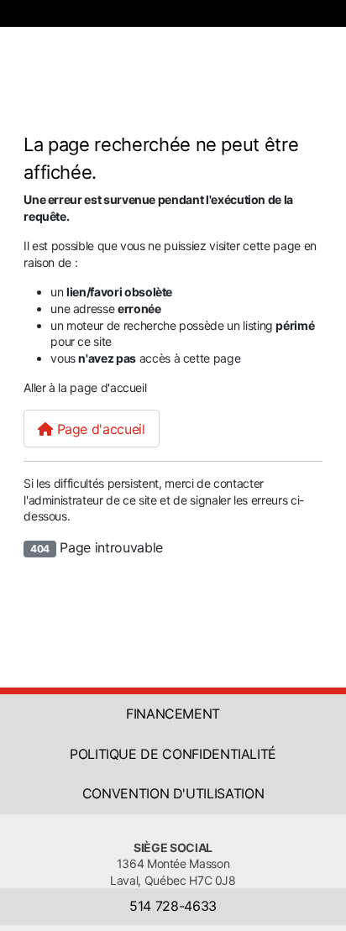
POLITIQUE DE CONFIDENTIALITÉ (173, 753)
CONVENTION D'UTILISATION (173, 793)
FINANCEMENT (173, 713)
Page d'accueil (99, 429)
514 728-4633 (173, 905)
